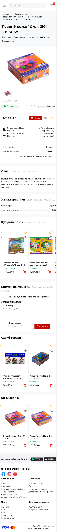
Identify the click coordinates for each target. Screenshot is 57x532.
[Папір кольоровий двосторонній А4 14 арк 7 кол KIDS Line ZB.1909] (41, 245)
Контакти (5, 486)
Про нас (5, 483)
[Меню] (4, 5)
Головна (5, 507)
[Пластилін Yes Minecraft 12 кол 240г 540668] (15, 245)
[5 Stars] (21, 326)
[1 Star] (8, 326)
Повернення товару (37, 489)
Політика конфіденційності (13, 489)
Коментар (9, 306)
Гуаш (49, 147)
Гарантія (32, 486)
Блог (3, 510)
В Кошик (38, 118)
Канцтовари (6, 515)
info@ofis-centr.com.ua (38, 510)
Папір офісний (7, 518)
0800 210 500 (35, 507)
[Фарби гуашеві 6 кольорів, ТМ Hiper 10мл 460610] (15, 359)
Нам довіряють (8, 492)
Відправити (42, 326)
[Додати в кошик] (25, 272)
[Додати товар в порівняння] (45, 118)
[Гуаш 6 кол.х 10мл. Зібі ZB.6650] (42, 359)
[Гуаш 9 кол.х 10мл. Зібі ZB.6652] (15, 419)
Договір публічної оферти (40, 492)
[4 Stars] (18, 326)
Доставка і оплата (36, 483)
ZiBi (50, 152)
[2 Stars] (11, 326)
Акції (3, 512)
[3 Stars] (15, 326)
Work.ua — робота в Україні (14, 497)
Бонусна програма (9, 494)
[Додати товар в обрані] (51, 118)
